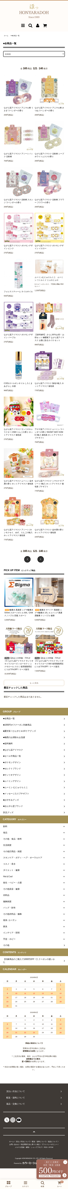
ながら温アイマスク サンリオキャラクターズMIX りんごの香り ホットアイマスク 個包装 (18, 432)
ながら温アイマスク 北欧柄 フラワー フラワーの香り (49, 201)
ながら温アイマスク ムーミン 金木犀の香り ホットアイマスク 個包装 (18, 482)
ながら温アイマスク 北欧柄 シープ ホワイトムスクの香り (49, 155)
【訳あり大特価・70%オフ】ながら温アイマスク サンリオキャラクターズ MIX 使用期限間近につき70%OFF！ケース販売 (49, 662)
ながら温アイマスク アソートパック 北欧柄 (18, 155)
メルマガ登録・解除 (22, 1147)
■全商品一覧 (15, 35)
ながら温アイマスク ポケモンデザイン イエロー (49, 247)
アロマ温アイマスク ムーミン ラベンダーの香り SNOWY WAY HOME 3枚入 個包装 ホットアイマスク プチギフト (49, 433)
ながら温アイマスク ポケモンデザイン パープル (18, 336)
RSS (45, 1147)
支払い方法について (23, 1141)
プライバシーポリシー (49, 1144)
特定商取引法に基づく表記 (30, 1144)
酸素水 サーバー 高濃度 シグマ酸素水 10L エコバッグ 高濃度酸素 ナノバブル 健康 (48, 613)
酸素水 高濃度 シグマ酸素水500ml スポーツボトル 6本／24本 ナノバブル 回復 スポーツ (18, 613)
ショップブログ (36, 1147)
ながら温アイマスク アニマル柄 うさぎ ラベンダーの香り (18, 109)
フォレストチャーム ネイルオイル (18, 291)
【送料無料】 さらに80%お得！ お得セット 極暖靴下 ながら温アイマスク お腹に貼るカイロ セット (49, 337)
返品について (53, 1141)
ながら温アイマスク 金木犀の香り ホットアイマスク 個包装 (49, 531)
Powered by (18, 1163)
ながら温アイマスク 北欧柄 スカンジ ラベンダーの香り (18, 201)
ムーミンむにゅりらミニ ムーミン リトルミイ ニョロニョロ (49, 278)
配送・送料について (39, 1141)
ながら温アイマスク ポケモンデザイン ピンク (18, 247)
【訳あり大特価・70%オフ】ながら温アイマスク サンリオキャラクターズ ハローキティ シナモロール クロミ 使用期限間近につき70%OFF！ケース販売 (18, 664)
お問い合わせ (14, 1144)
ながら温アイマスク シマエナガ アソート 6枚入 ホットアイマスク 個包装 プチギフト (49, 484)
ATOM (51, 1147)
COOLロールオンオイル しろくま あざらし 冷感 (18, 384)
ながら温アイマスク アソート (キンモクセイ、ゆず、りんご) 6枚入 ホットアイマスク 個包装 (18, 533)
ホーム (6, 35)
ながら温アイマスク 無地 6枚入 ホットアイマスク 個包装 (49, 384)
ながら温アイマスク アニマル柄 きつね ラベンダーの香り (49, 109)
